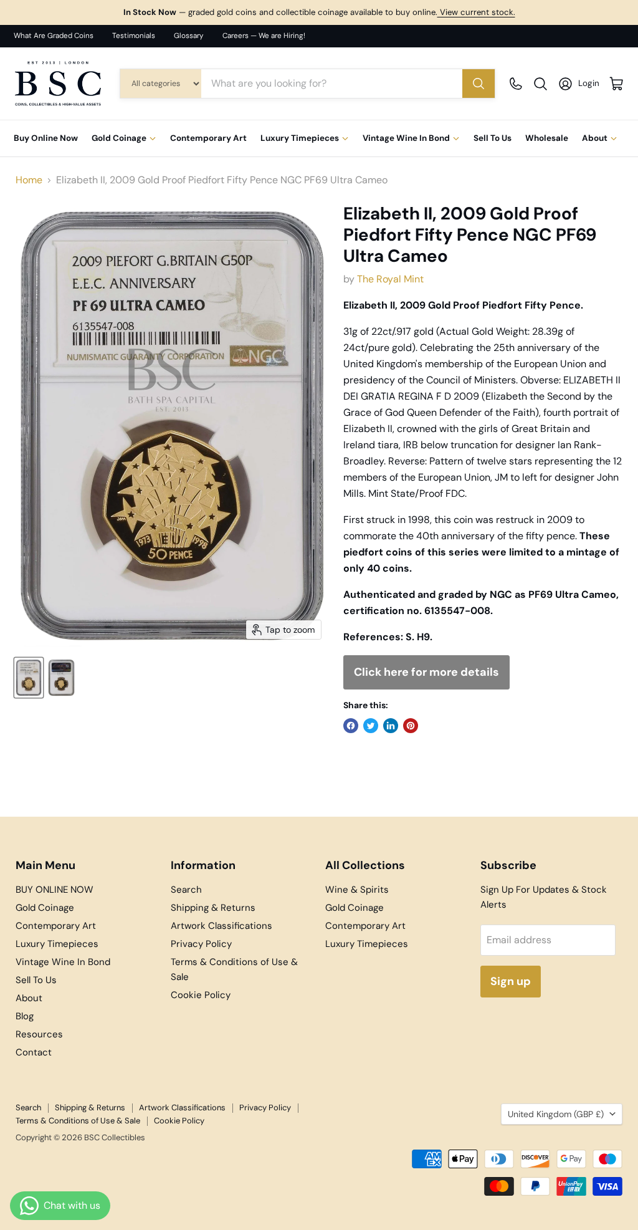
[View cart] (616, 84)
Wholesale (546, 138)
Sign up (510, 981)
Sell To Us (493, 138)
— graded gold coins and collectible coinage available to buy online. (319, 12)
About (594, 138)
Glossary (189, 36)
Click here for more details (426, 672)
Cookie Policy (201, 995)
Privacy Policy (201, 944)
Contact (34, 1052)
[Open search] (540, 84)
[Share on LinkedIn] (390, 725)
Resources (39, 1034)
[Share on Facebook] (350, 725)
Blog (25, 1016)
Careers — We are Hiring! (263, 36)
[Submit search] (478, 83)
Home (29, 180)
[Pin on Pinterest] (410, 725)
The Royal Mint (390, 279)
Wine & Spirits (357, 889)
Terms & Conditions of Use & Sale (78, 1120)
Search (186, 889)
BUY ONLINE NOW (54, 889)
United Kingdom (556, 1114)
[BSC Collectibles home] (58, 83)
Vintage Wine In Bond (406, 138)
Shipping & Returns (213, 907)
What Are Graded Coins (53, 36)
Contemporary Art (208, 138)
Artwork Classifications (221, 926)
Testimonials (133, 36)
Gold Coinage (119, 138)
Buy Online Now (46, 138)
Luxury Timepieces (299, 138)
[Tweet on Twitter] (370, 725)
